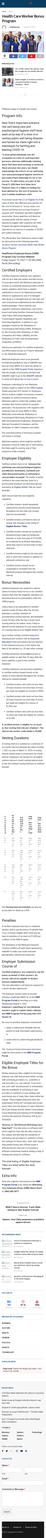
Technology (8, 1352)
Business (6, 1323)
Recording (14, 263)
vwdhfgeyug (14, 27)
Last (25, 1474)
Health (10, 11)
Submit (7, 1512)
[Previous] (21, 95)
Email (5, 1478)
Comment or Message (13, 1489)
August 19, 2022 (29, 27)
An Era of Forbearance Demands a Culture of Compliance (27, 1242)
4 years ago (19, 1282)
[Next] (25, 95)
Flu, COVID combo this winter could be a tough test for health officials (29, 70)
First (3, 1474)
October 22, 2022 (22, 74)
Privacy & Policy (31, 1527)
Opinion (5, 1338)
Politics (6, 1343)
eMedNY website (34, 376)
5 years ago (19, 1246)
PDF (27, 910)
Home (4, 11)
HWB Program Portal (24, 369)
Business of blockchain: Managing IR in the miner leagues (28, 1277)
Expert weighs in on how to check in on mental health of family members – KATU (29, 82)
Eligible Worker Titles (16, 526)
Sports (5, 1347)
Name (5, 1465)
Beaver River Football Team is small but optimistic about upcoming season (28, 1265)
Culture (6, 1328)
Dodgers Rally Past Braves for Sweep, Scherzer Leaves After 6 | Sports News (29, 1253)
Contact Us (17, 1527)
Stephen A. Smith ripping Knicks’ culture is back (21, 1407)
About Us (5, 1527)
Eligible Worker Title (23, 487)
